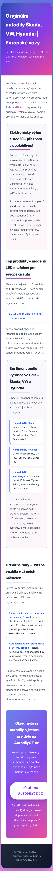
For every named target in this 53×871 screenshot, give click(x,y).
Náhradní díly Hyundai (25, 449)
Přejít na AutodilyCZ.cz (30, 790)
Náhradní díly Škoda (23, 423)
